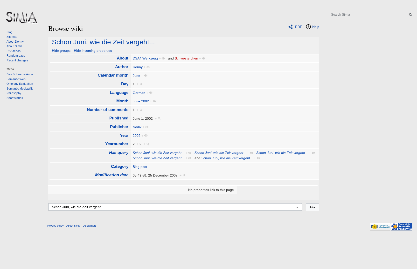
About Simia (14, 46)
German (139, 93)
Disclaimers (90, 225)
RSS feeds (14, 51)
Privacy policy (55, 225)
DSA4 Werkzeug (145, 58)
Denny (138, 67)
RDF (298, 27)
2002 (136, 136)
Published (118, 118)
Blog (10, 32)
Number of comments (107, 109)
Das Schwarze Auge (20, 74)
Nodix (137, 127)
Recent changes (17, 60)
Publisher (119, 127)
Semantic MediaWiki (20, 88)
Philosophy (14, 93)
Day (124, 84)
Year (124, 135)
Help (315, 27)
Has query (118, 152)
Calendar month (113, 75)
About (122, 58)
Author (121, 67)
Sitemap (12, 37)
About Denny (15, 41)
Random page (16, 55)
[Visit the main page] (21, 19)
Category (119, 166)
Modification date (111, 175)
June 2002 (141, 101)
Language (119, 92)
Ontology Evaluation (20, 83)
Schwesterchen (186, 58)
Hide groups (61, 50)
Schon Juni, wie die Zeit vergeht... (103, 42)
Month (122, 101)
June (136, 76)
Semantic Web (16, 79)
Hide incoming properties (93, 50)
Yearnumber (116, 144)
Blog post (140, 167)
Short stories (15, 98)
